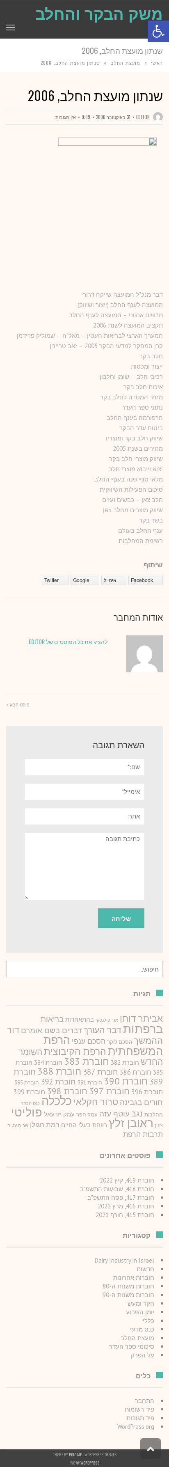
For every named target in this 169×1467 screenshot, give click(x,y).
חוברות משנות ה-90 (128, 1295)
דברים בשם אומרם (51, 1030)
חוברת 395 (26, 1082)
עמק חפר (87, 1114)
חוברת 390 (126, 1081)
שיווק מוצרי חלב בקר (136, 459)
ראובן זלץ (131, 1123)
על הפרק (142, 1355)
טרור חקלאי (95, 1101)
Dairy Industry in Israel (124, 1260)
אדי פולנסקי (107, 1020)
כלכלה (56, 1100)
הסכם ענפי (88, 1041)
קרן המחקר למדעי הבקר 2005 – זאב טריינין (106, 346)
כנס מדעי (142, 1329)
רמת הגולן (44, 1124)
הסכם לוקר (119, 1041)
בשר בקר (151, 520)
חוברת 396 (147, 1091)
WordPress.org (135, 1426)
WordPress (89, 1463)
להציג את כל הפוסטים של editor (68, 641)
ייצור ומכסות (147, 366)
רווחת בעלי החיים (84, 1125)
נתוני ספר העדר (142, 407)
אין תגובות (65, 117)
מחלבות (153, 1114)
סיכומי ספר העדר (131, 1346)
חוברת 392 (58, 1081)
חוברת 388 (59, 1071)
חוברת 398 (67, 1091)
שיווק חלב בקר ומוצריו (134, 438)
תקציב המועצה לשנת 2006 (128, 325)
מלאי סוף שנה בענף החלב (128, 479)
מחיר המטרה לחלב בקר (131, 397)
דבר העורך (102, 1030)
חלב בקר (151, 356)
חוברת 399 (29, 1091)
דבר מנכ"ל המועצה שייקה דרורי (122, 294)
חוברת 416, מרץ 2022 (126, 1206)
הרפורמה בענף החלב (135, 418)
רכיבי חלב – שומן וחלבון (131, 377)
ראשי (157, 63)
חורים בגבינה (141, 1102)
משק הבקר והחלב (99, 14)
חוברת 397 (109, 1091)
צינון (159, 1125)
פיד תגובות (140, 1418)
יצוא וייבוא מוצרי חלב (136, 469)
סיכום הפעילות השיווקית (131, 489)
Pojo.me (75, 1454)
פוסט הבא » (18, 704)
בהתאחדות (79, 1019)
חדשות (145, 1269)
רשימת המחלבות (141, 541)
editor (143, 117)
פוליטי (26, 1112)
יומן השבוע (140, 1312)
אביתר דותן (141, 1018)
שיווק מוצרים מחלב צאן (133, 510)
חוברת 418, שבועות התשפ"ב (117, 1189)
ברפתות (143, 1028)
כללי (148, 1321)
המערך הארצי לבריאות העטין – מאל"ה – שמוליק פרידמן (90, 335)
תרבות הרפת (143, 1134)
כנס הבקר (30, 1103)
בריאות (52, 1019)
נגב (137, 1113)
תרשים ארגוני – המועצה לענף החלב (116, 315)
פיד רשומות (139, 1409)
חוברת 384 (48, 1062)
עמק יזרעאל (59, 1114)
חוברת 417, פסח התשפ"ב (120, 1197)
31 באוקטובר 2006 (113, 117)
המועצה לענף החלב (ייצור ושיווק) (120, 305)
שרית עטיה (17, 1125)
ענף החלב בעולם (140, 530)
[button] (158, 31)
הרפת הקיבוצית (75, 1051)
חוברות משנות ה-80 (128, 1286)
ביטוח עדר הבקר (141, 428)
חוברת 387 (100, 1072)
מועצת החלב (126, 63)
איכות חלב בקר (143, 387)
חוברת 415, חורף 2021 (125, 1215)
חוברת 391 (90, 1082)
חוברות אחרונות (133, 1277)
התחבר (144, 1401)
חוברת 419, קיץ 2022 (127, 1180)
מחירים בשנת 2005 (138, 448)
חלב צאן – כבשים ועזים (132, 500)
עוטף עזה (114, 1114)
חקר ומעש (141, 1303)
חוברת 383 (86, 1061)
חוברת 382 (125, 1062)
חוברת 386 (135, 1072)
